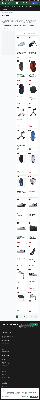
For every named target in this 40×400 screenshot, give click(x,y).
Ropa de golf (4, 386)
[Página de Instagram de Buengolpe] (6, 343)
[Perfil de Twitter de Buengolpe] (8, 343)
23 (31, 316)
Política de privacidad (5, 363)
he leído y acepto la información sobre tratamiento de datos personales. (28, 327)
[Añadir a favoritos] (25, 38)
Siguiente (36, 316)
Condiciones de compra (6, 377)
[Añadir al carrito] (37, 40)
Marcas (30, 0)
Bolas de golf (4, 382)
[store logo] (8, 3)
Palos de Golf (2, 0)
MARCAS (3, 349)
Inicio (3, 12)
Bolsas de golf (29, 6)
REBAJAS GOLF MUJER (7, 25)
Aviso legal (4, 362)
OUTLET (3, 353)
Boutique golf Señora (17, 25)
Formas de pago (5, 371)
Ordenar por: (23, 33)
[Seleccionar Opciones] (25, 202)
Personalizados (5, 9)
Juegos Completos (6, 28)
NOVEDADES (4, 347)
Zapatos (23, 6)
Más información (6, 396)
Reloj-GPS (25, 25)
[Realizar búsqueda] (19, 3)
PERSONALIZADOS (5, 351)
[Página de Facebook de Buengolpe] (3, 343)
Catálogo (6, 12)
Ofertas (4, 6)
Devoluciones (4, 374)
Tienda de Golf (7, 0)
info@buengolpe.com (5, 340)
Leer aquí (25, 327)
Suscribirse (34, 324)
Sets (15, 6)
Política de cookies (5, 365)
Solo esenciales (25, 396)
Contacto (3, 375)
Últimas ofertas (12, 0)
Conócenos (37, 0)
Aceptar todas (34, 396)
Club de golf (33, 0)
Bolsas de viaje (31, 25)
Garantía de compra (5, 372)
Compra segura (5, 360)
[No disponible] (25, 40)
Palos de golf (10, 6)
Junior (18, 6)
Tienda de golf (4, 357)
